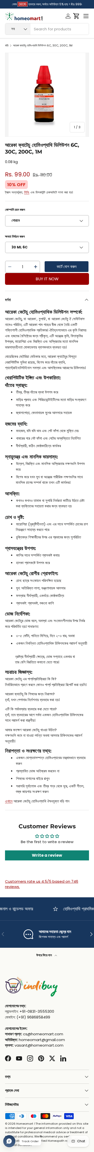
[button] (76, 16)
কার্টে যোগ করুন (66, 266)
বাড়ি (7, 45)
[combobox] (47, 29)
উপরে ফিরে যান (44, 955)
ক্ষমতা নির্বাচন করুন (15, 236)
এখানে (9, 801)
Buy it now (47, 279)
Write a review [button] (47, 855)
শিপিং (26, 192)
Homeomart (24, 1124)
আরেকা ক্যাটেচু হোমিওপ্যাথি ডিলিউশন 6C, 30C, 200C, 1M (42, 45)
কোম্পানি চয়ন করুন (15, 209)
